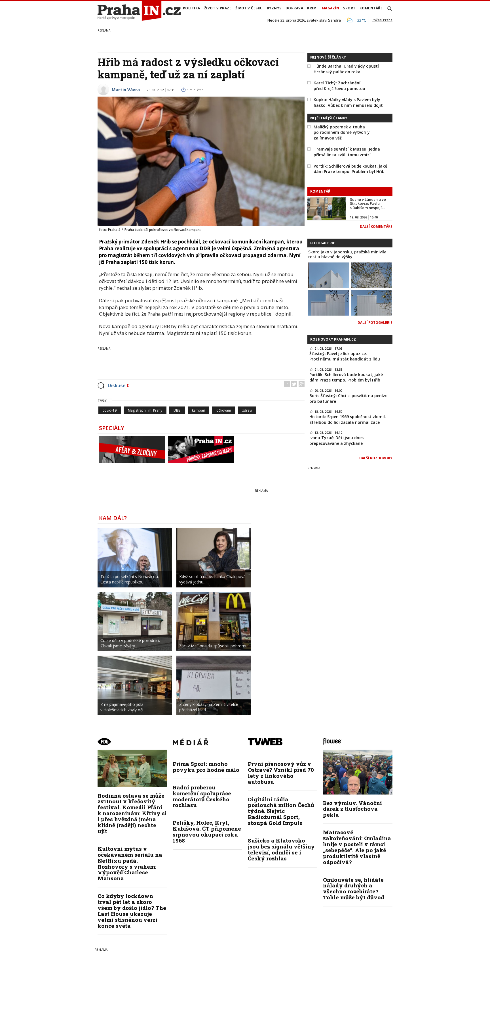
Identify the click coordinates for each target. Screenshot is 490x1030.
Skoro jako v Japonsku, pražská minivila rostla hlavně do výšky (347, 254)
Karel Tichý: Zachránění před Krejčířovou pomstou (339, 85)
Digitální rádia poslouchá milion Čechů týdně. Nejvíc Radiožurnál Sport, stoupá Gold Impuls (281, 811)
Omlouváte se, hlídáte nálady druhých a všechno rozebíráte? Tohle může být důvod (353, 888)
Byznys (274, 8)
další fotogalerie (375, 322)
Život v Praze (218, 8)
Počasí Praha (382, 20)
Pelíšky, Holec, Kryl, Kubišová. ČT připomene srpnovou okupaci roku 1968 (207, 831)
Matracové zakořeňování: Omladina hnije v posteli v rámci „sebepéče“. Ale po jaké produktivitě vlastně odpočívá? (357, 847)
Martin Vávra (126, 89)
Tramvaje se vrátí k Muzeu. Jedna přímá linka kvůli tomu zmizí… (347, 151)
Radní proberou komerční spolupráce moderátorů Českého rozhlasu (202, 796)
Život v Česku (249, 8)
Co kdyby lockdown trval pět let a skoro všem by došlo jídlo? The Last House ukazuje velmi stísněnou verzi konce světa (132, 910)
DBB (177, 410)
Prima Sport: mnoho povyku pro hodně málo (206, 766)
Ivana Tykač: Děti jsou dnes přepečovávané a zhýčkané (336, 440)
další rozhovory (375, 458)
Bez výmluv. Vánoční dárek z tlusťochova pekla (352, 808)
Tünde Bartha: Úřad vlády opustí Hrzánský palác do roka (346, 68)
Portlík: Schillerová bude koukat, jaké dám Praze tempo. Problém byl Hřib (350, 168)
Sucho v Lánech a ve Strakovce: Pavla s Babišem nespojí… (368, 203)
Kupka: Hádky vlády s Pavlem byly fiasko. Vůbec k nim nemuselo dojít (348, 102)
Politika (191, 8)
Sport (349, 8)
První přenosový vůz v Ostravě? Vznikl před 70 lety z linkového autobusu (281, 772)
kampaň (198, 410)
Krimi (312, 8)
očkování (223, 410)
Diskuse (118, 385)
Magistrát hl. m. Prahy (145, 410)
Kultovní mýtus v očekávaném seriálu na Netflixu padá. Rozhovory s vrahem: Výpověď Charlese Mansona (130, 863)
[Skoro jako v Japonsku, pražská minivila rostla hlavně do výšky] (328, 275)
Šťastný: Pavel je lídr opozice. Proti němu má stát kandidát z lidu (344, 356)
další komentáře (376, 226)
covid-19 (110, 410)
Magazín (330, 8)
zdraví (247, 410)
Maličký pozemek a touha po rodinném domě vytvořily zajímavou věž (342, 132)
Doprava (294, 8)
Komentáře (371, 8)
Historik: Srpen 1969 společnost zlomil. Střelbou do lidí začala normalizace (347, 419)
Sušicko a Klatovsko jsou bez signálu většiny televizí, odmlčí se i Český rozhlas (281, 849)
